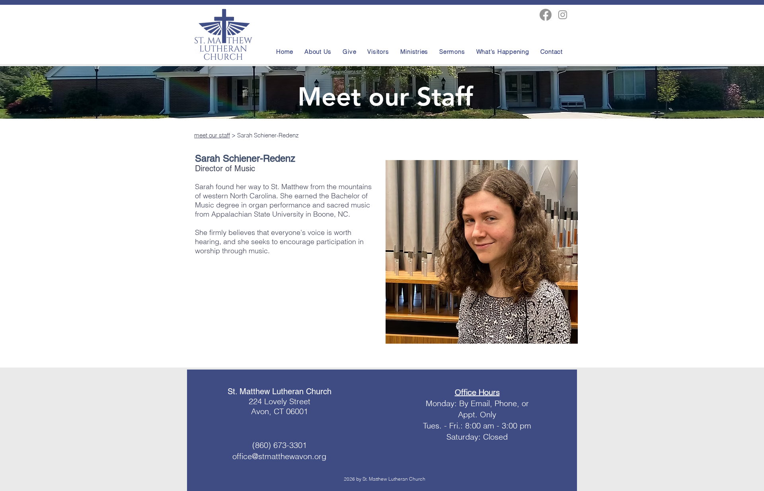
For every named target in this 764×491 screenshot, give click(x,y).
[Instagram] (563, 15)
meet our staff (212, 135)
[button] (504, 51)
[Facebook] (546, 15)
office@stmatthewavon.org (279, 456)
